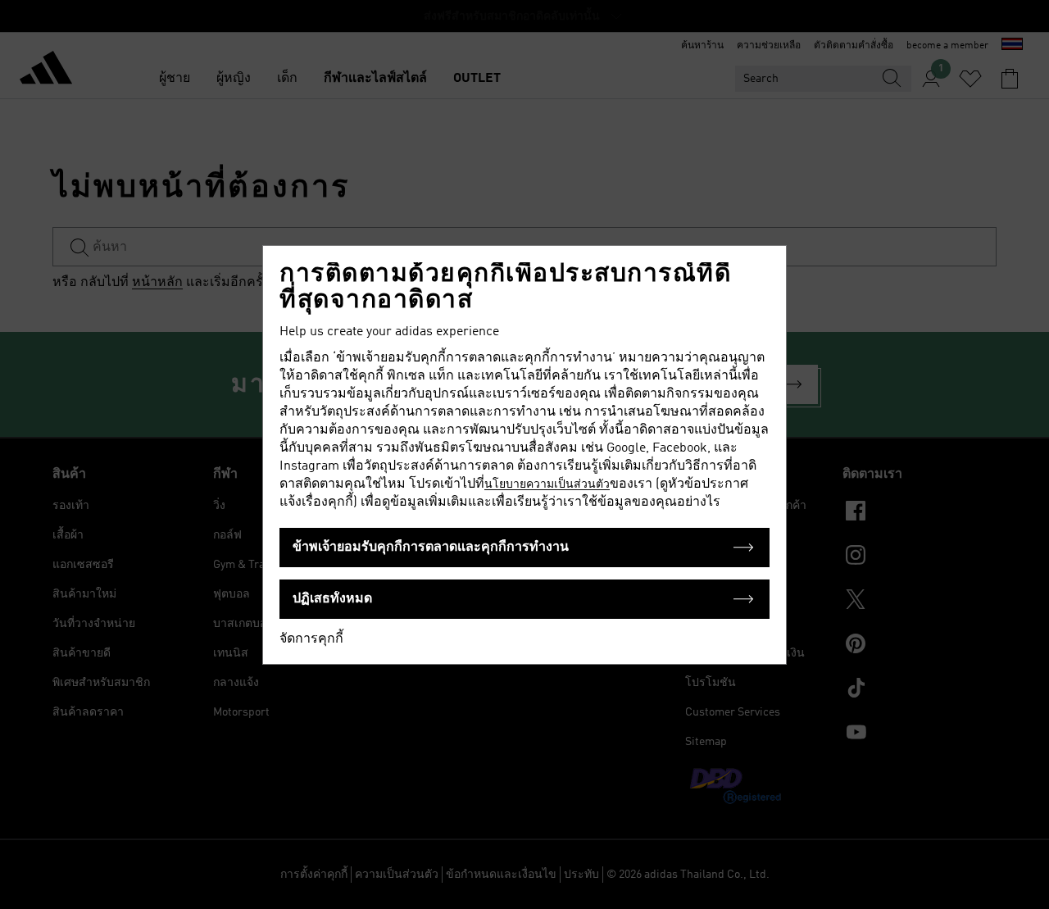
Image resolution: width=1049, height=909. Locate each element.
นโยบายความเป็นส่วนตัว (547, 484)
